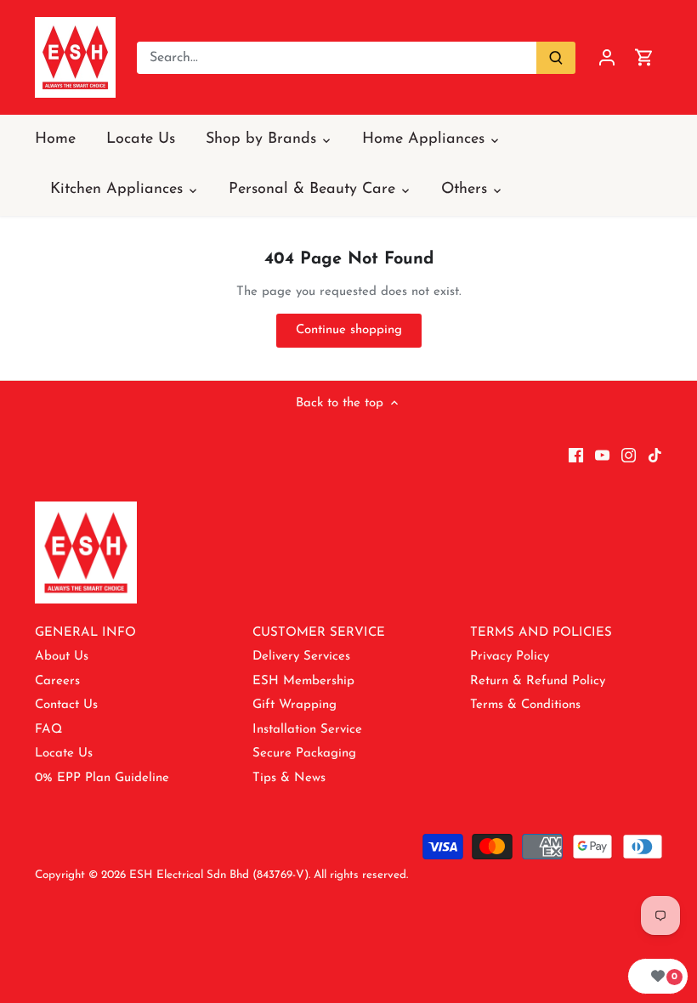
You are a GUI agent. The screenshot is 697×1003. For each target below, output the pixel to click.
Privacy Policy (509, 656)
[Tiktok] (655, 454)
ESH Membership (303, 681)
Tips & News (289, 778)
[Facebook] (576, 454)
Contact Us (66, 705)
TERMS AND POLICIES (541, 632)
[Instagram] (628, 454)
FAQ (48, 729)
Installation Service (307, 729)
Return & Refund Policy (537, 681)
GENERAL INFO (85, 632)
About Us (61, 656)
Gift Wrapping (294, 705)
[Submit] (555, 58)
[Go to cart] (644, 57)
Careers (57, 681)
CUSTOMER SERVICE (318, 632)
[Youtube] (602, 454)
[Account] (607, 57)
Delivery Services (301, 656)
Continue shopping (349, 330)
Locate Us (64, 753)
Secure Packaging (304, 753)
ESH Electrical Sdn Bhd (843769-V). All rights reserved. (268, 875)
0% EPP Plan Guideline (102, 778)
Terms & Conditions (525, 705)
